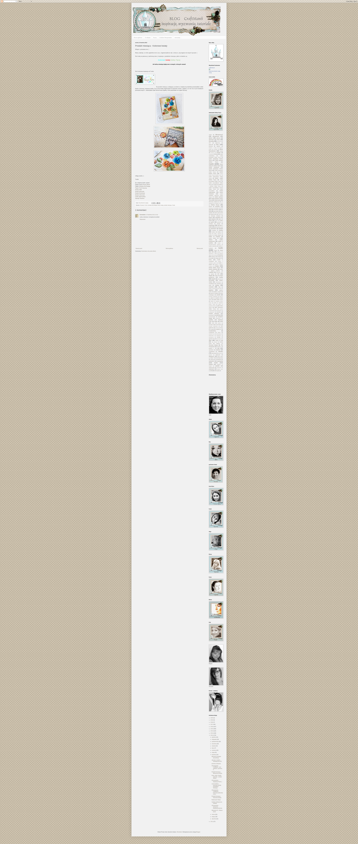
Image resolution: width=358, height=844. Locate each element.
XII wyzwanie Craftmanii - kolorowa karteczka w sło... (217, 792)
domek (210, 206)
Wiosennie (220, 357)
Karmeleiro (143, 214)
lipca (213, 748)
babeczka (217, 142)
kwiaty (162, 205)
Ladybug (211, 272)
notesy (217, 285)
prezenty (219, 312)
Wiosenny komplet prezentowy (216, 757)
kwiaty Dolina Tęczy (214, 267)
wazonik (219, 353)
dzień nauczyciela (219, 212)
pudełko (211, 320)
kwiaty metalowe (213, 269)
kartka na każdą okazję (215, 235)
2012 (212, 735)
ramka (215, 321)
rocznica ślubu (212, 324)
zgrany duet (220, 369)
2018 (212, 722)
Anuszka (211, 141)
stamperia (219, 335)
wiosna (212, 359)
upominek (211, 349)
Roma (219, 324)
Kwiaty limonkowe (140, 193)
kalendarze (213, 228)
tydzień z (219, 346)
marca (213, 814)
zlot (211, 370)
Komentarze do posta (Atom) (148, 251)
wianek (210, 354)
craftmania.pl (212, 67)
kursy (210, 259)
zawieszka (219, 367)
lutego (213, 816)
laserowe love (220, 272)
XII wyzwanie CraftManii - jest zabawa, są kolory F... (217, 767)
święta (217, 340)
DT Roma (215, 209)
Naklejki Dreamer (139, 198)
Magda (210, 275)
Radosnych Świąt (216, 799)
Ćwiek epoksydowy (140, 196)
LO (218, 274)
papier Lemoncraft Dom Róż (215, 288)
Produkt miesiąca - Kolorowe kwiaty (216, 797)
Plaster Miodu (146, 184)
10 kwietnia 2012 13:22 (152, 214)
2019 (212, 720)
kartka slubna (212, 238)
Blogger (198, 832)
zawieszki (211, 369)
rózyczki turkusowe (213, 326)
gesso (216, 220)
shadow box (211, 334)
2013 (212, 733)
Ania (218, 139)
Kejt (213, 252)
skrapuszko (211, 335)
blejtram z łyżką (213, 147)
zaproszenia (211, 367)
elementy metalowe (215, 215)
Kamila (221, 228)
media (221, 277)
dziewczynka (213, 214)
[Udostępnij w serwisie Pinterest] (159, 203)
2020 (212, 718)
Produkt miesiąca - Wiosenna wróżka (217, 772)
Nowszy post (139, 248)
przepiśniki (217, 315)
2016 (212, 726)
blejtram (218, 146)
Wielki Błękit (220, 356)
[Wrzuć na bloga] (154, 203)
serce (219, 332)
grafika (221, 220)
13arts (210, 134)
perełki (218, 295)
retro (213, 323)
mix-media (211, 280)
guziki (212, 222)
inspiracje (211, 225)
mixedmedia (218, 282)
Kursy (155, 37)
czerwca (214, 750)
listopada (214, 739)
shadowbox (218, 334)
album (210, 138)
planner (221, 296)
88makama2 (219, 134)
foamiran (213, 219)
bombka (215, 149)
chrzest (216, 154)
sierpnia (214, 746)
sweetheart (219, 338)
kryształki (211, 258)
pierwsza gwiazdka (213, 296)
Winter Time (213, 357)
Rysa (221, 327)
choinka (210, 154)
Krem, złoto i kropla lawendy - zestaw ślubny (217, 777)
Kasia (215, 250)
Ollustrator (179, 832)
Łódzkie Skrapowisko (165, 37)
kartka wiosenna (213, 246)
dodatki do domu (219, 203)
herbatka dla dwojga (152, 205)
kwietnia (214, 754)
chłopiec (218, 152)
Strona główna (138, 37)
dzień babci (216, 211)
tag (222, 340)
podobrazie (218, 310)
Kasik (221, 250)
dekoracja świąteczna (214, 201)
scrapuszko (211, 332)
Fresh (146, 205)
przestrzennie (212, 316)
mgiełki (213, 279)
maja (213, 752)
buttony (212, 152)
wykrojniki (211, 361)
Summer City (212, 338)
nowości (211, 287)
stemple (218, 337)
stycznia (214, 818)
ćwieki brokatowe (214, 167)
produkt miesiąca (168, 205)
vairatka (220, 351)
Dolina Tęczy (215, 205)
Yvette (173, 205)
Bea (217, 144)
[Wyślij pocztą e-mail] (152, 203)
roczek (219, 323)
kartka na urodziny (214, 236)
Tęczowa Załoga (213, 345)
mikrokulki (219, 278)
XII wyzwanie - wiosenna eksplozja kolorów (217, 807)
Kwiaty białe (138, 189)
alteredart (211, 139)
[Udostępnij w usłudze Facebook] (158, 203)
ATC (210, 142)
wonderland (218, 359)
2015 (212, 728)
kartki (158, 205)
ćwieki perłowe (219, 197)
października (215, 741)
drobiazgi (211, 208)
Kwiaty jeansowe (139, 191)
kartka (221, 230)
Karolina (214, 230)
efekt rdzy (221, 214)
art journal (219, 141)
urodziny (218, 350)
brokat (221, 151)
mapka (216, 275)
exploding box (219, 217)
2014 (212, 731)
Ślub (210, 340)
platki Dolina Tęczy (218, 299)
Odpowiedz (142, 219)
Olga (219, 287)
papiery (211, 290)
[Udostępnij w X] (156, 203)
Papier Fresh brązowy (141, 188)
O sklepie (147, 37)
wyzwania (220, 361)
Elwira (210, 217)
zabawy (211, 364)
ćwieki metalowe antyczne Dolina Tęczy (216, 195)
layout (212, 274)
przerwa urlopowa (216, 763)
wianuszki (218, 354)
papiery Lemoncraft (218, 291)
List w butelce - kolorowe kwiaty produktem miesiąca (216, 786)
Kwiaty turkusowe (140, 195)
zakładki (217, 366)
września (214, 743)
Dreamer (142, 205)
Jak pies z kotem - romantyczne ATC (217, 760)
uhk (218, 348)
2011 (212, 821)
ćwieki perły (217, 200)
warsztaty (177, 37)
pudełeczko (218, 318)
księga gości (218, 258)
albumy (218, 138)
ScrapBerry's (218, 329)
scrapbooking (212, 331)
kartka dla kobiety (216, 232)
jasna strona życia (219, 227)
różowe (217, 327)
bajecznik (211, 144)
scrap (212, 329)
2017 (212, 724)
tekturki (218, 343)
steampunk (211, 337)
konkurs (213, 256)
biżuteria (211, 146)
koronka (219, 256)
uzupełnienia (211, 351)
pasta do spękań (214, 293)
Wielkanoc (211, 356)
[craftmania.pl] (209, 69)
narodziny (218, 283)
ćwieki (211, 164)
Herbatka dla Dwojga (144, 186)
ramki (221, 321)
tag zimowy (214, 342)
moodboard (211, 283)
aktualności (216, 136)
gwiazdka (219, 222)
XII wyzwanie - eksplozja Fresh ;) (217, 781)
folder (219, 219)
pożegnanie (211, 312)
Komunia (220, 255)
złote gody (217, 370)
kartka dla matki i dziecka (215, 233)
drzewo (217, 208)
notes (210, 285)
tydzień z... (211, 348)
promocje (211, 315)
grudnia (214, 737)
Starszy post (200, 248)
